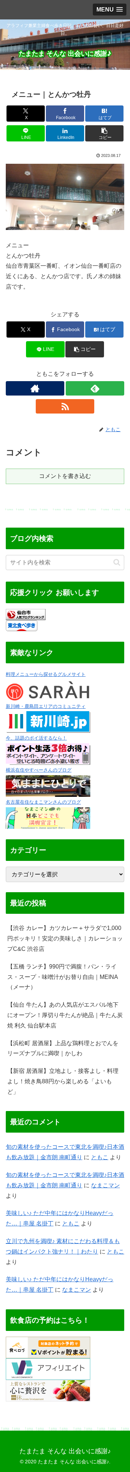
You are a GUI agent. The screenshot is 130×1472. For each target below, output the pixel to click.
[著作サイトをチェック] (35, 388)
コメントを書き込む (65, 476)
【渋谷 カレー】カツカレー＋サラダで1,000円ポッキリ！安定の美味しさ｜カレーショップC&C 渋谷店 (65, 938)
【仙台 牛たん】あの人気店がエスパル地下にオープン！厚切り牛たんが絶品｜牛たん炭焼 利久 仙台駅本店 (65, 1015)
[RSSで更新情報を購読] (65, 406)
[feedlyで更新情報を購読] (95, 388)
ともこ (99, 1157)
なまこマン (105, 1185)
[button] (104, 133)
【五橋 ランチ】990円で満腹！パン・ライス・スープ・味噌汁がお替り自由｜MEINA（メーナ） (62, 976)
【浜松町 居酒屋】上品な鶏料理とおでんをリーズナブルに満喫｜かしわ (62, 1048)
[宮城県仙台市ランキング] (26, 614)
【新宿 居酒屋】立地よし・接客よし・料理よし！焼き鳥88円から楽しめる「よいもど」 (62, 1081)
